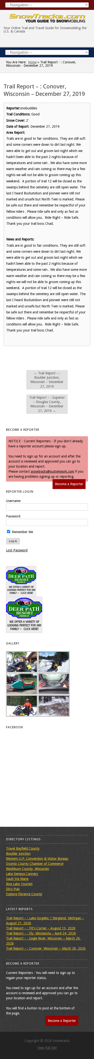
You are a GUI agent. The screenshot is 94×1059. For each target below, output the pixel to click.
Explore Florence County (24, 894)
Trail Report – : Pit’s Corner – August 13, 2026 (40, 928)
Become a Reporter (69, 484)
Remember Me (22, 532)
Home (32, 62)
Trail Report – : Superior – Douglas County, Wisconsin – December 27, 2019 (47, 404)
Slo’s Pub (13, 889)
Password (13, 516)
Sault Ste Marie (17, 879)
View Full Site (47, 1048)
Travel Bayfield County (23, 848)
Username (13, 501)
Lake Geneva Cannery (22, 874)
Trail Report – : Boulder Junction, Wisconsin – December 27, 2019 (46, 379)
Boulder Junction (18, 853)
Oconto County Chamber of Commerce (34, 864)
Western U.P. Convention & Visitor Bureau (37, 858)
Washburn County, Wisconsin (27, 869)
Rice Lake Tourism (19, 884)
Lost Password (16, 550)
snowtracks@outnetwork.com (52, 471)
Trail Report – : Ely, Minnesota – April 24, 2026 (41, 933)
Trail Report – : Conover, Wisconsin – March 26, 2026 (46, 948)
